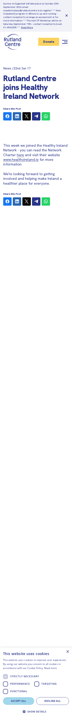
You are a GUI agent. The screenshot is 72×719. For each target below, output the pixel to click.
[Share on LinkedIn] (17, 116)
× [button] (67, 651)
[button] (36, 711)
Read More (27, 27)
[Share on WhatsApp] (46, 116)
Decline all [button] (52, 701)
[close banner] (66, 16)
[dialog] (36, 683)
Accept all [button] (18, 701)
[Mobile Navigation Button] (65, 42)
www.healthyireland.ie (21, 159)
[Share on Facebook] (7, 116)
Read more (50, 668)
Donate (48, 42)
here (20, 155)
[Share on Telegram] (36, 116)
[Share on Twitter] (26, 116)
